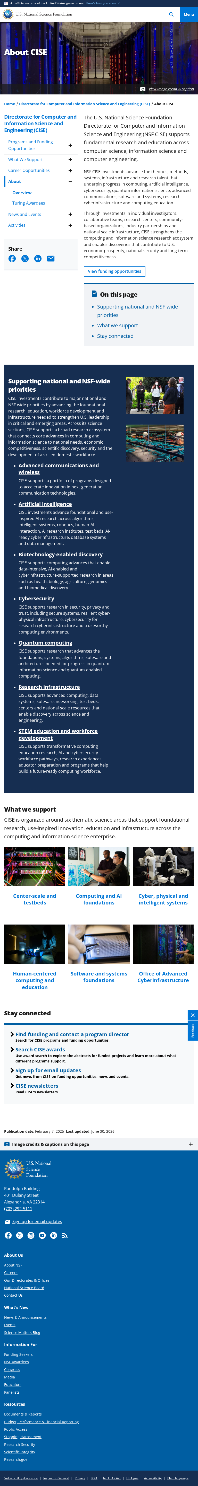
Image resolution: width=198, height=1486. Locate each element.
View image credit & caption (171, 88)
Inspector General (56, 1478)
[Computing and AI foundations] (98, 866)
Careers (11, 1272)
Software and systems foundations (99, 977)
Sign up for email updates (48, 1070)
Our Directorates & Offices (27, 1280)
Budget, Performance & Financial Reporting (41, 1421)
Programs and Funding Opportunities (30, 145)
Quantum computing (45, 642)
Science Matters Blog (22, 1332)
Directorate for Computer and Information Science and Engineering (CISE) (84, 103)
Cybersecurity (36, 598)
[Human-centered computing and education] (34, 944)
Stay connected (115, 335)
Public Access (15, 1429)
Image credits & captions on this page (50, 1144)
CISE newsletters (36, 1085)
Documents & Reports (23, 1414)
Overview (22, 193)
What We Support (25, 159)
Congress (12, 1369)
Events (9, 1324)
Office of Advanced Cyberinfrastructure (163, 977)
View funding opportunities (114, 271)
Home (9, 103)
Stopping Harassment (23, 1436)
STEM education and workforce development (58, 734)
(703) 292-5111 (18, 1208)
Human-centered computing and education (34, 980)
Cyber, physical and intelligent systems (163, 899)
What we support (117, 325)
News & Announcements (25, 1317)
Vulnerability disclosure (21, 1478)
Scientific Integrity (19, 1451)
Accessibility (153, 1478)
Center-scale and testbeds (34, 899)
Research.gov (15, 1459)
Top (189, 1112)
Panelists (12, 1392)
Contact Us (13, 1295)
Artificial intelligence (45, 503)
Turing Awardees (28, 203)
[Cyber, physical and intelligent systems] (163, 866)
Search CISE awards (40, 1049)
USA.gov (132, 1478)
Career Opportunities (29, 170)
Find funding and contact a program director (72, 1034)
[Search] (171, 14)
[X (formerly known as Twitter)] (19, 1235)
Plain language (177, 1478)
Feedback (193, 1030)
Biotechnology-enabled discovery (61, 554)
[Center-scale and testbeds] (34, 866)
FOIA (94, 1478)
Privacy (80, 1478)
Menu (189, 14)
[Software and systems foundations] (98, 944)
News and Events (24, 214)
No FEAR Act (112, 1478)
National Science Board (24, 1287)
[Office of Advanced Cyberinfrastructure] (163, 944)
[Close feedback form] (193, 1015)
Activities (17, 225)
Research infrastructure (49, 686)
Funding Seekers (18, 1354)
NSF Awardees (16, 1361)
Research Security (19, 1444)
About (14, 181)
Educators (12, 1384)
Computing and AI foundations (99, 899)
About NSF (13, 1265)
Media (9, 1377)
